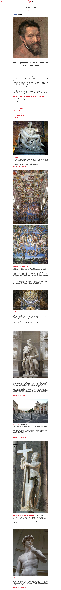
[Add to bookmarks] (47, 14)
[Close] (1, 1)
